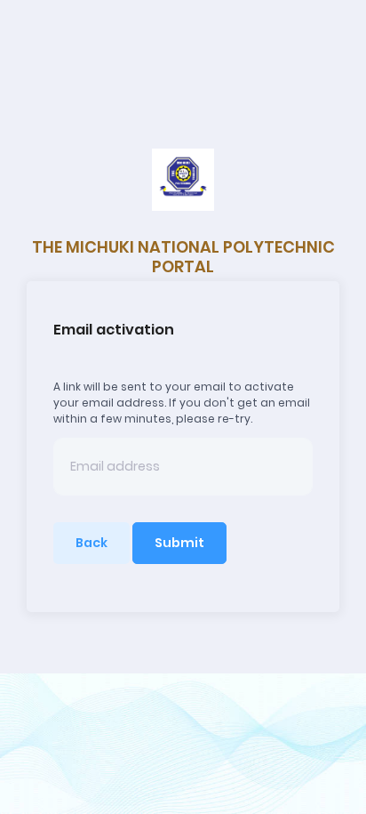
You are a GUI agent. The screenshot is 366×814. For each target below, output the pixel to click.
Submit (179, 543)
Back (91, 543)
